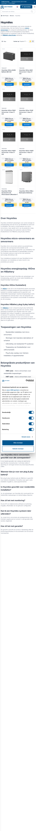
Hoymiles (17, 15)
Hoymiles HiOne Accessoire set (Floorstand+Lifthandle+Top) (11, 192)
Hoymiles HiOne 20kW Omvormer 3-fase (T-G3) (26, 152)
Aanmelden (27, 7)
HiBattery (6, 308)
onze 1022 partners (13, 390)
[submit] (32, 11)
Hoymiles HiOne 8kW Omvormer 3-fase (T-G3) (26, 71)
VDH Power (5, 15)
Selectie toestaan (18, 448)
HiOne (5, 288)
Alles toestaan (18, 443)
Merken (12, 15)
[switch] (31, 418)
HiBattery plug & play (9, 35)
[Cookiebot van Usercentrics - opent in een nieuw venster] (26, 381)
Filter (4, 41)
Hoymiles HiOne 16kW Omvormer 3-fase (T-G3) (9, 152)
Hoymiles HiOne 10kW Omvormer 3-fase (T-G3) (9, 112)
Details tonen (26, 437)
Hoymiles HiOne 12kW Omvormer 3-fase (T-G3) (26, 112)
